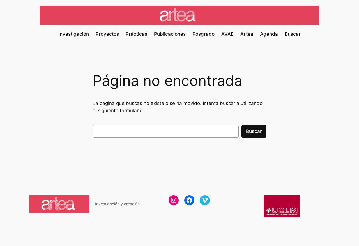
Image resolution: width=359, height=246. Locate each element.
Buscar (254, 131)
